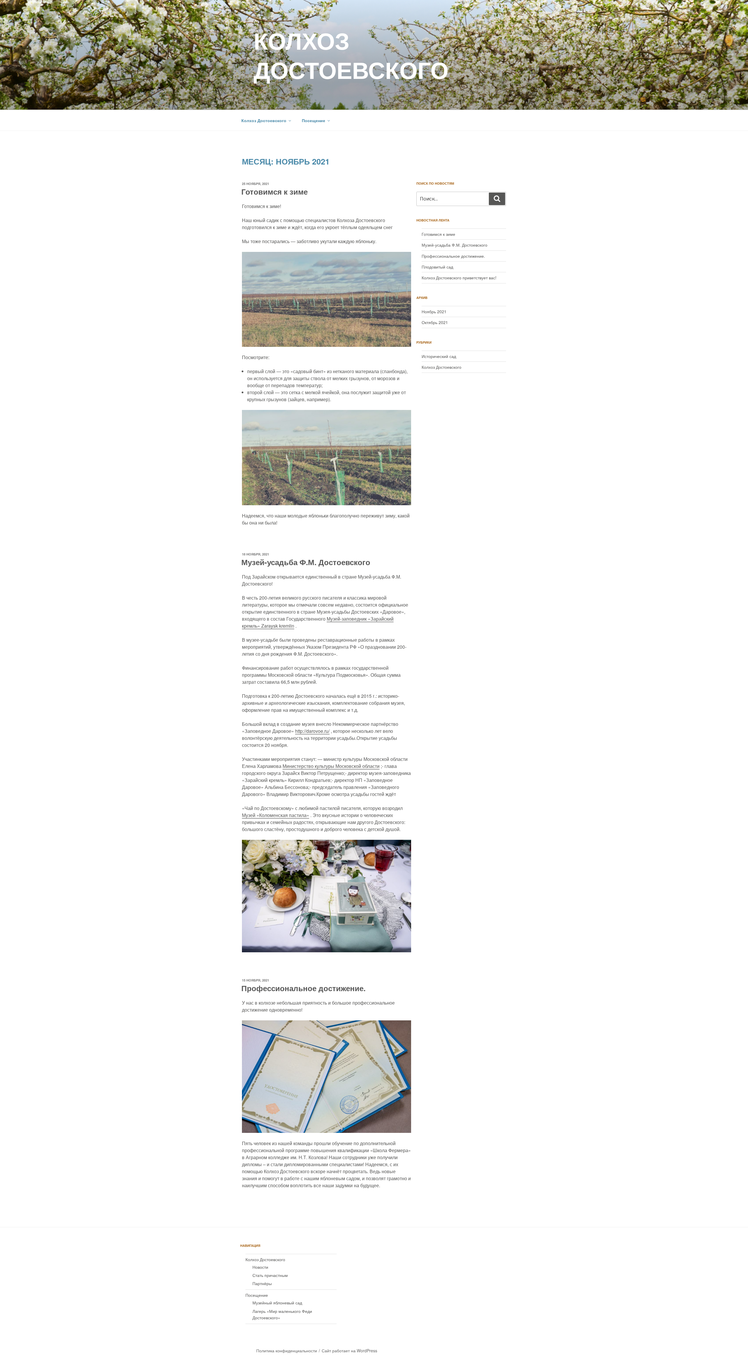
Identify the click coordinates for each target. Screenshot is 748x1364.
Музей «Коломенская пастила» (275, 815)
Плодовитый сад (437, 267)
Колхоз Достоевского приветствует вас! (459, 278)
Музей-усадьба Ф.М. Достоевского (305, 562)
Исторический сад (439, 356)
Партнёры (262, 1283)
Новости (260, 1267)
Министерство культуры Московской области (331, 766)
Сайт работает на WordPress (349, 1350)
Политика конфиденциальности (286, 1350)
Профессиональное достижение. (303, 988)
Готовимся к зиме (274, 191)
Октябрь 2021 (435, 322)
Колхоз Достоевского (351, 54)
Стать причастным (270, 1275)
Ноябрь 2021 (434, 311)
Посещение (313, 120)
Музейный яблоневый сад (277, 1303)
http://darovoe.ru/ (312, 731)
